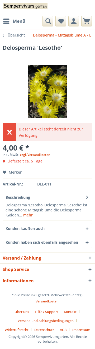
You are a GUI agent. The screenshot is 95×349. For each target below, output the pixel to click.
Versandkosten (47, 301)
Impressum (81, 329)
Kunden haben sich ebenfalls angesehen (42, 242)
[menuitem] (14, 21)
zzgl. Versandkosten (35, 154)
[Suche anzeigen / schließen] (47, 21)
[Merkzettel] (60, 21)
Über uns (22, 311)
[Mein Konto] (73, 21)
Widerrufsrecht (16, 329)
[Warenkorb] (86, 21)
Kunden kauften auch (25, 228)
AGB (63, 329)
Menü (19, 21)
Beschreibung (18, 197)
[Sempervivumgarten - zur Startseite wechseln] (25, 8)
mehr (27, 214)
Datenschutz (44, 329)
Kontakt (70, 311)
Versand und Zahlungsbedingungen (46, 320)
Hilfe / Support (46, 311)
